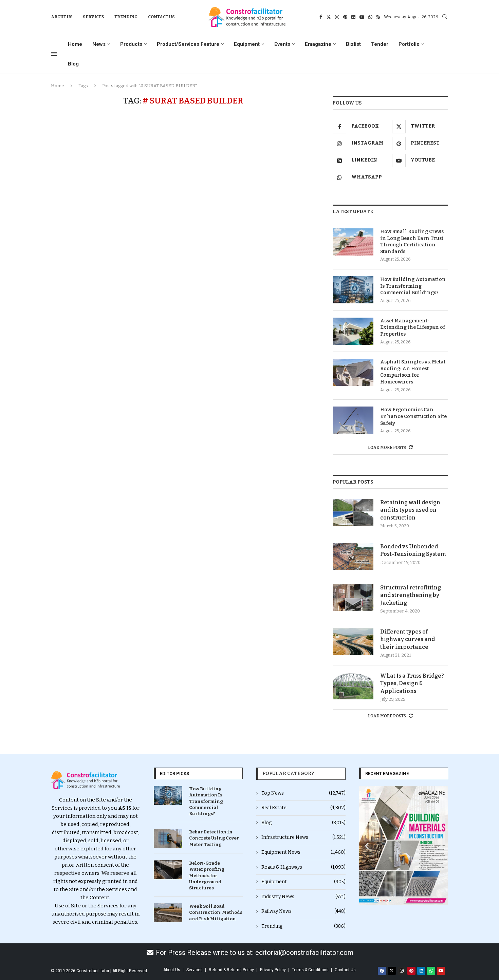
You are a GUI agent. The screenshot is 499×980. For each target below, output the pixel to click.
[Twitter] (328, 17)
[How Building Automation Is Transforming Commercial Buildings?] (353, 289)
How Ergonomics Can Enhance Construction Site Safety (413, 416)
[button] (367, 846)
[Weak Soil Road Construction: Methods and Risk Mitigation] (168, 912)
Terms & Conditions (310, 969)
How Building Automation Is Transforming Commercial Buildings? (413, 286)
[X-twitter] (392, 971)
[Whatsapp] (370, 17)
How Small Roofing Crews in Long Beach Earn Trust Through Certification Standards (412, 242)
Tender (379, 44)
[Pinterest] (345, 17)
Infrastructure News (303, 837)
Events (282, 44)
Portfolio (409, 44)
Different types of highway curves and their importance (407, 639)
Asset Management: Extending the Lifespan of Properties (412, 327)
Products (131, 44)
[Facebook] (320, 17)
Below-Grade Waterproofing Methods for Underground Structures (206, 875)
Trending (126, 17)
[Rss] (378, 17)
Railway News (303, 911)
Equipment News (303, 852)
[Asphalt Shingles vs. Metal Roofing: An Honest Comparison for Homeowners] (353, 372)
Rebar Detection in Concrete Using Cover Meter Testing (214, 838)
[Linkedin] (353, 17)
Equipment (247, 44)
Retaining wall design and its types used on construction (410, 510)
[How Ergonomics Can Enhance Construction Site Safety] (353, 420)
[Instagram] (337, 17)
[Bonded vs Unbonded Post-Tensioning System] (353, 556)
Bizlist (353, 44)
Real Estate (303, 808)
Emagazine (318, 44)
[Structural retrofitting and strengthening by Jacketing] (353, 597)
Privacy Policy (273, 969)
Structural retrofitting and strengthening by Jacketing (410, 595)
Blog (73, 64)
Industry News (303, 897)
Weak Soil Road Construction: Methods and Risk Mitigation (215, 912)
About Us (62, 17)
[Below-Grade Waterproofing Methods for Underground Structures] (168, 869)
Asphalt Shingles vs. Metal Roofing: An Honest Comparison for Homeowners (413, 372)
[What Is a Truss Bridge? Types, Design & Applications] (353, 685)
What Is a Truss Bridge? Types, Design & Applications (412, 683)
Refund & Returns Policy (231, 969)
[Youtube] (362, 17)
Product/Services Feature (188, 44)
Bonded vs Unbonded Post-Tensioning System (413, 550)
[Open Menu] (54, 54)
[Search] (444, 17)
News (99, 44)
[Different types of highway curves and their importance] (353, 641)
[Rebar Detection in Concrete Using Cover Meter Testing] (168, 838)
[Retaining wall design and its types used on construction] (353, 512)
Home (75, 44)
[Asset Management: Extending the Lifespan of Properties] (353, 331)
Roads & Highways (303, 867)
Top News (303, 793)
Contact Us (161, 17)
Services (93, 17)
